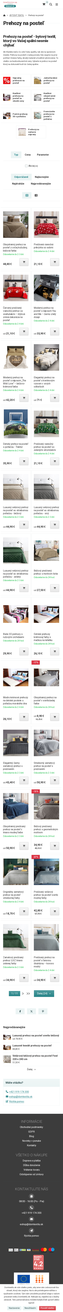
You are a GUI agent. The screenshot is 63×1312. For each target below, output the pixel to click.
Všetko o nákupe (31, 1155)
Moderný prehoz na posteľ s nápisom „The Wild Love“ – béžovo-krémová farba (14, 382)
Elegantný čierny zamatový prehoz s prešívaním (12, 766)
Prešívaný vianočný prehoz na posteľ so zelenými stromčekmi (45, 446)
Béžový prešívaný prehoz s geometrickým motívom (46, 829)
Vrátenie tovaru (32, 1169)
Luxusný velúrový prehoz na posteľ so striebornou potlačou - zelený (15, 573)
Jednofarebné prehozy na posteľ (50, 80)
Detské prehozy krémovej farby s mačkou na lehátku (43, 637)
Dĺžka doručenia (31, 1165)
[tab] (26, 195)
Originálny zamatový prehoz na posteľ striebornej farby (13, 894)
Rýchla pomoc (16, 1101)
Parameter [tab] (43, 154)
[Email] (31, 1219)
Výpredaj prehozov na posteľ (19, 80)
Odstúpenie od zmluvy (32, 1174)
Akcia (33, 165)
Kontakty (31, 1145)
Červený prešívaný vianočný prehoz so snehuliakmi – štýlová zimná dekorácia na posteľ (14, 314)
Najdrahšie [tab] (18, 183)
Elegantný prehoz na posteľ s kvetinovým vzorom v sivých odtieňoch (44, 382)
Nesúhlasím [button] (30, 1308)
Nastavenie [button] (14, 1308)
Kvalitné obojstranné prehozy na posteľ (49, 97)
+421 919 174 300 (19, 1091)
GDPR (31, 1131)
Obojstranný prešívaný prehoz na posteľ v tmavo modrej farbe (14, 829)
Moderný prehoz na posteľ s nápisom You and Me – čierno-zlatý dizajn (45, 312)
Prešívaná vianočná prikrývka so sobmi (43, 246)
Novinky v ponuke (31, 1140)
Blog (31, 1136)
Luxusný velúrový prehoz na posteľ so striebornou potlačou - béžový (15, 510)
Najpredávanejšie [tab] (41, 183)
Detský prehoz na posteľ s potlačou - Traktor (15, 445)
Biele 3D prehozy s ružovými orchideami (13, 636)
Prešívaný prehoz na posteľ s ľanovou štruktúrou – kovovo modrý (44, 962)
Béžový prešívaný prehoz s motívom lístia (46, 572)
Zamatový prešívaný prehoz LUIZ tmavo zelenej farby (13, 960)
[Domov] (11, 4)
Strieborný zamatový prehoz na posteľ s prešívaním (44, 766)
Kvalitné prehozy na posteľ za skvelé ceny (18, 97)
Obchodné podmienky (31, 1127)
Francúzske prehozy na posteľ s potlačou (49, 115)
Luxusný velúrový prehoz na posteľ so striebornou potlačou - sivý (46, 510)
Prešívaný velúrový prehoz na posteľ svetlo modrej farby (46, 894)
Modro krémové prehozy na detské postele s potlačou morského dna (15, 700)
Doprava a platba (32, 1160)
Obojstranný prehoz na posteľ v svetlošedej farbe (45, 700)
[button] (24, 262)
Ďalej (29, 1069)
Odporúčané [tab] (21, 177)
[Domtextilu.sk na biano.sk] (38, 1262)
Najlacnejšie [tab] (42, 177)
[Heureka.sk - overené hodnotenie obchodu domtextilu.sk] (25, 1262)
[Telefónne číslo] (31, 1207)
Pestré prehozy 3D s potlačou (20, 115)
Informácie (31, 1121)
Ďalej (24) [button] (42, 993)
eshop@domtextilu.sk (20, 1096)
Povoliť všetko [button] (47, 1308)
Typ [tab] (16, 154)
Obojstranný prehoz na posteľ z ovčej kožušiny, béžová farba (15, 247)
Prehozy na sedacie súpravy (33, 132)
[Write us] (31, 1230)
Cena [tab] (28, 154)
